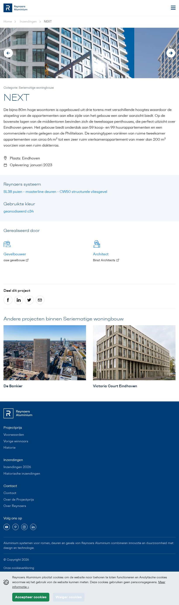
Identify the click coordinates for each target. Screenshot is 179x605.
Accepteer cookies (30, 597)
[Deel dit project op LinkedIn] (18, 300)
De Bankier (12, 386)
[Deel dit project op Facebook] (7, 300)
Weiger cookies (69, 597)
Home (7, 21)
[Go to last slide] (8, 53)
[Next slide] (171, 53)
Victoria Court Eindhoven (115, 386)
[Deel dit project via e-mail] (40, 300)
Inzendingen (28, 21)
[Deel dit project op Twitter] (29, 300)
